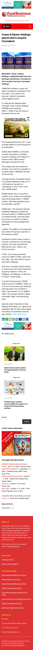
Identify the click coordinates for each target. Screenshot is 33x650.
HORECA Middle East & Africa (12, 588)
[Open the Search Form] (30, 26)
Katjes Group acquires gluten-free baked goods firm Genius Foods (15, 370)
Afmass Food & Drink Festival (12, 476)
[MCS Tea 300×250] (16, 137)
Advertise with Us (24, 20)
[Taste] (16, 7)
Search (4, 417)
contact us (5, 498)
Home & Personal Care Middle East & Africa (16, 599)
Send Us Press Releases (10, 564)
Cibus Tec (5, 483)
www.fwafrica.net (14, 546)
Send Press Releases (11, 20)
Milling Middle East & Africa (11, 579)
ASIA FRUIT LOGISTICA (10, 469)
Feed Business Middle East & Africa (14, 584)
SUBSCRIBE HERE (19, 314)
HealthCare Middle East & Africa (13, 608)
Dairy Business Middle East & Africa (14, 575)
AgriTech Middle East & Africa (12, 603)
